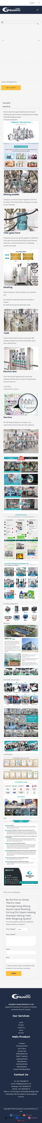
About (21, 1030)
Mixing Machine (12, 82)
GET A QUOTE (11, 88)
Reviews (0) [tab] (6, 107)
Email (7, 957)
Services (21, 1033)
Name (8, 949)
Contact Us (21, 1028)
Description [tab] (6, 103)
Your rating (11, 929)
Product (21, 1025)
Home (21, 1022)
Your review (11, 934)
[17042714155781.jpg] (21, 40)
